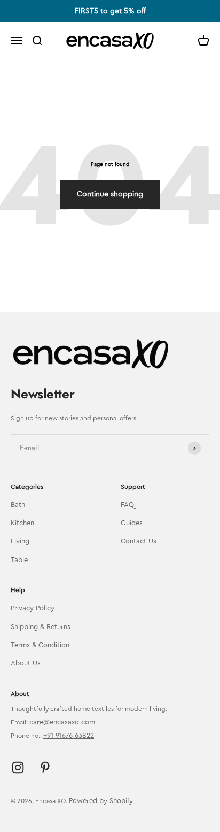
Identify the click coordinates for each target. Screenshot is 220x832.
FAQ (127, 504)
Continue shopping (110, 194)
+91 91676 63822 (68, 735)
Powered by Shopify (101, 800)
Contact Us (138, 541)
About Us (26, 663)
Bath (18, 504)
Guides (132, 522)
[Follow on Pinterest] (45, 767)
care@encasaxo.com (62, 721)
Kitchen (22, 522)
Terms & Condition (40, 644)
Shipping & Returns (40, 626)
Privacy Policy (32, 607)
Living (20, 541)
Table (19, 559)
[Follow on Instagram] (18, 767)
